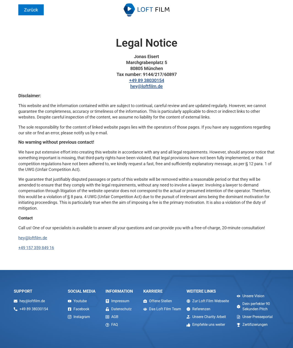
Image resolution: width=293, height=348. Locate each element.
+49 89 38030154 (146, 80)
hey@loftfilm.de (146, 86)
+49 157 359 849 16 (36, 247)
